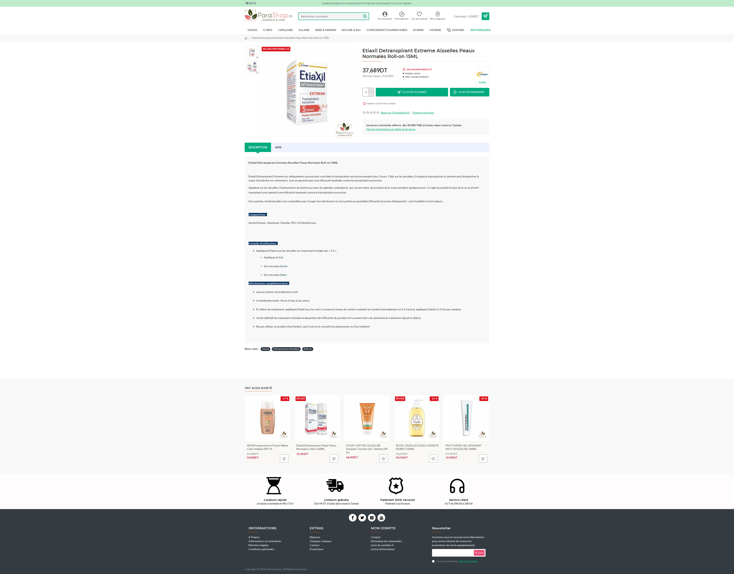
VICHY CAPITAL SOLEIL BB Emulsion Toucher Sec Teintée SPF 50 (367, 449)
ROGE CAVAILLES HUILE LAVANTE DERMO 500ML (417, 447)
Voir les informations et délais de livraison (390, 129)
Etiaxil (265, 348)
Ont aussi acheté (258, 388)
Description (257, 147)
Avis (278, 147)
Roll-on (308, 348)
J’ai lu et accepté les (457, 561)
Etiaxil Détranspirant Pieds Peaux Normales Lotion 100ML (316, 447)
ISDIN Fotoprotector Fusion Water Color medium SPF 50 (267, 447)
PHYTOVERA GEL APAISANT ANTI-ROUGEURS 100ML (464, 447)
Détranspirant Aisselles (286, 348)
